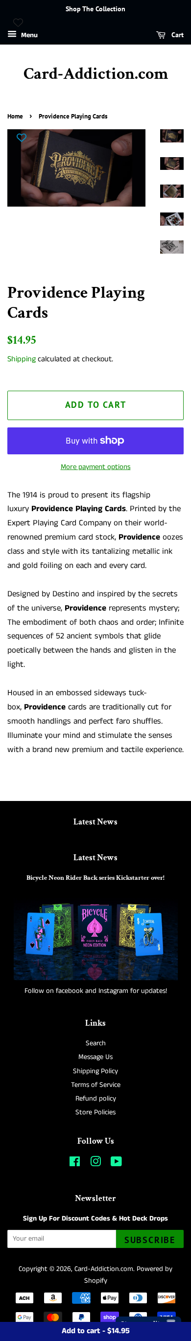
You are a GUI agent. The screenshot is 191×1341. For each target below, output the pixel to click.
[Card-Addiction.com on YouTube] (116, 1164)
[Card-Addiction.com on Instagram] (95, 1164)
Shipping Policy (95, 1071)
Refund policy (95, 1099)
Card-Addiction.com (96, 74)
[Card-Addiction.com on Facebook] (74, 1164)
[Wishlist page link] (18, 22)
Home (15, 116)
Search (96, 1043)
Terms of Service (95, 1085)
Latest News (95, 822)
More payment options (96, 467)
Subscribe (149, 1240)
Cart (176, 34)
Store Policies (95, 1112)
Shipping (21, 359)
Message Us (95, 1057)
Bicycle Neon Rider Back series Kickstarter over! (95, 877)
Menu (28, 35)
